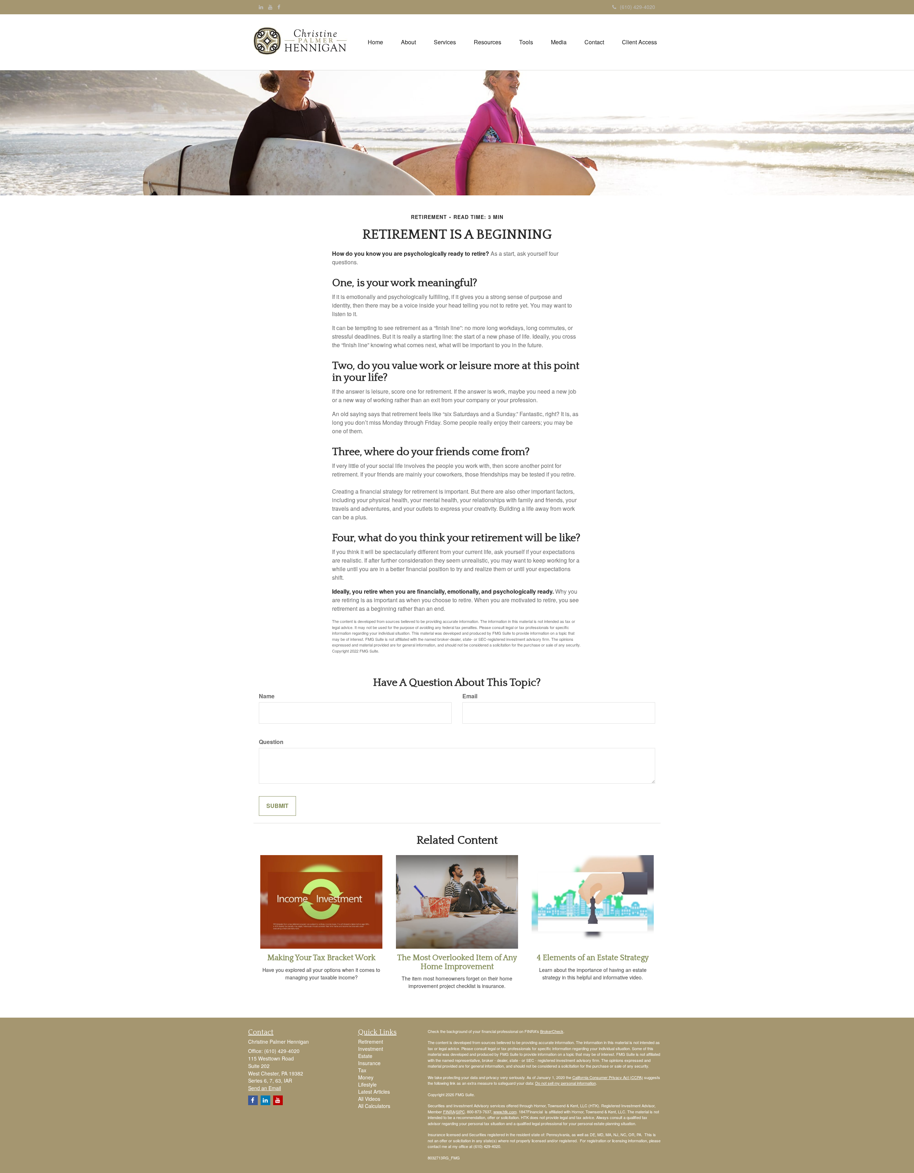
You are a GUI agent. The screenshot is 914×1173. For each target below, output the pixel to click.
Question (271, 742)
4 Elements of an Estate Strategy (593, 957)
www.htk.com (505, 1111)
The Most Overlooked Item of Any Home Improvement (457, 962)
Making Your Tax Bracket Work (321, 957)
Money (365, 1077)
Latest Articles (374, 1091)
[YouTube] (270, 6)
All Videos (369, 1098)
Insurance (369, 1063)
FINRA (449, 1111)
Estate (365, 1055)
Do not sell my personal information (565, 1083)
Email (469, 696)
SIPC (460, 1111)
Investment (370, 1048)
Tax (362, 1070)
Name (267, 696)
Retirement (370, 1041)
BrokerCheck (551, 1031)
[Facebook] (278, 6)
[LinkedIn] (261, 6)
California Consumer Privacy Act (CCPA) (607, 1077)
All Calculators (374, 1105)
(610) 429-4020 (637, 6)
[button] (408, 42)
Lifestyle (367, 1084)
